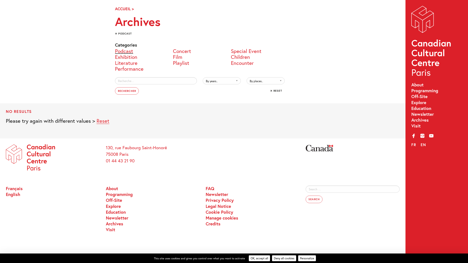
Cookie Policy (219, 212)
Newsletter (422, 114)
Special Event (246, 51)
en (423, 144)
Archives (420, 120)
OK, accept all (259, 258)
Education (421, 108)
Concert (182, 51)
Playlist (181, 62)
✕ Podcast (123, 33)
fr (413, 144)
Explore (418, 102)
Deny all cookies (284, 258)
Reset (103, 120)
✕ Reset (276, 90)
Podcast (124, 51)
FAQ (210, 188)
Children (240, 56)
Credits (213, 224)
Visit (416, 126)
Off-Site (419, 96)
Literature (126, 62)
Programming (424, 91)
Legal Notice (218, 206)
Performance (129, 68)
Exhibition (126, 56)
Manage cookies (222, 218)
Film (177, 56)
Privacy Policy (220, 200)
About (417, 85)
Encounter (242, 62)
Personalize (307, 258)
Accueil (123, 8)
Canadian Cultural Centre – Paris (431, 42)
